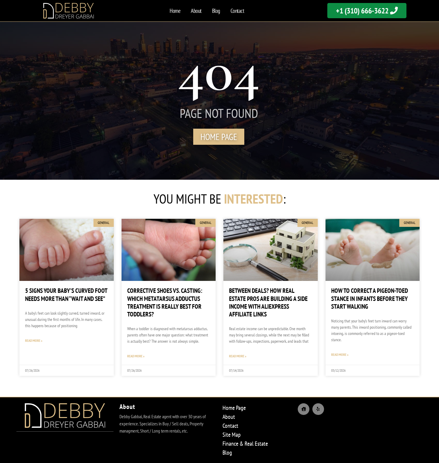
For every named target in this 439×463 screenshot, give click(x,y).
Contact (237, 10)
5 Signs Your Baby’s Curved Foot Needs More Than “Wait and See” (66, 294)
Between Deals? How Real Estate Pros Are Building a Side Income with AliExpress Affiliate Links (268, 302)
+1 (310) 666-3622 (363, 11)
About (196, 10)
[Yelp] (318, 409)
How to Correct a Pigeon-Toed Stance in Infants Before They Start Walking (369, 298)
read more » (33, 340)
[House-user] (303, 409)
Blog (216, 10)
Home (175, 10)
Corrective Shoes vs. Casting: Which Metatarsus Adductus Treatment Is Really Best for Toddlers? (164, 302)
